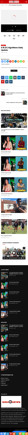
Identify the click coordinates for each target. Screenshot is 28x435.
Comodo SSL (4, 394)
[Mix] (18, 61)
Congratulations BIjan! (6, 214)
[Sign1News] (14, 2)
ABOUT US (3, 381)
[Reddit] (13, 61)
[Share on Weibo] (11, 81)
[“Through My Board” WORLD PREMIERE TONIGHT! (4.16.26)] (4, 275)
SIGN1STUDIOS (4, 385)
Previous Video (4, 89)
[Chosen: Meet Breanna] (4, 304)
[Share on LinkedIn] (19, 77)
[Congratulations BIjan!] (4, 314)
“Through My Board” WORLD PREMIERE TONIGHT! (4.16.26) (12, 130)
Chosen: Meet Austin (6, 172)
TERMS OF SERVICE (5, 380)
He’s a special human (6, 235)
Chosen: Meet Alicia (6, 152)
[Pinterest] (10, 61)
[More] (23, 61)
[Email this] (15, 77)
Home (2, 5)
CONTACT (3, 383)
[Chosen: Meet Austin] (4, 295)
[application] (14, 252)
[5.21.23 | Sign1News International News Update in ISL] (3, 93)
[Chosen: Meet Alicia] (4, 285)
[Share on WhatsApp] (11, 77)
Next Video (24, 98)
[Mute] (21, 258)
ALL (6, 5)
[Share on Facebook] (2, 77)
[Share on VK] (6, 81)
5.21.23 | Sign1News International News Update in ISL (15, 93)
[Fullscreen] (23, 258)
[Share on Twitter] (6, 77)
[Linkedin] (7, 61)
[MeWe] (15, 61)
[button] (14, 253)
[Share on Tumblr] (23, 77)
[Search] (26, 2)
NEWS (4, 45)
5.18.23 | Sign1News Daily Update (14, 102)
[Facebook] (2, 61)
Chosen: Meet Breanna (6, 193)
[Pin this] (2, 81)
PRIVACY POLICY (4, 378)
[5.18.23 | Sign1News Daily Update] (25, 102)
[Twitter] (5, 61)
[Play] (4, 258)
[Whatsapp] (21, 61)
